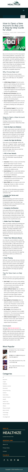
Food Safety (5, 395)
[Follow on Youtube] (18, 460)
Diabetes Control (7, 386)
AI (3, 377)
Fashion (5, 392)
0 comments (7, 34)
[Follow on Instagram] (11, 460)
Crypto (4, 381)
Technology (5, 412)
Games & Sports (21, 32)
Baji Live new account (13, 328)
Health (4, 399)
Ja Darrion (6, 32)
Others (4, 406)
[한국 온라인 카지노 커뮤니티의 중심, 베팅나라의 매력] (5, 352)
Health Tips (5, 401)
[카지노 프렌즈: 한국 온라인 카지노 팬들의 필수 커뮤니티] (5, 367)
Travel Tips (5, 414)
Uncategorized (6, 417)
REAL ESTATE (6, 410)
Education (5, 388)
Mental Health (6, 403)
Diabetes (5, 384)
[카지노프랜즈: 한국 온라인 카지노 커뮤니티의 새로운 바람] (5, 362)
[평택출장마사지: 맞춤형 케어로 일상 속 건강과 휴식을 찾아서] (5, 357)
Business (5, 379)
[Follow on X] (7, 460)
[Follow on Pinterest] (14, 460)
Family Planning (6, 390)
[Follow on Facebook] (4, 460)
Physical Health (6, 408)
